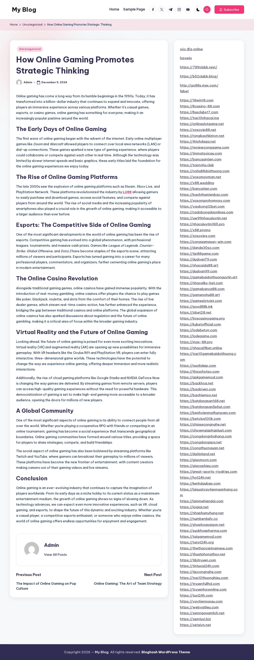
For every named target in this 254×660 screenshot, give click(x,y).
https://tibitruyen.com (198, 560)
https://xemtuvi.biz (195, 619)
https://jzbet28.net (195, 312)
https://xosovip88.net (198, 130)
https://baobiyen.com (198, 389)
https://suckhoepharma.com (203, 530)
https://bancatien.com (198, 188)
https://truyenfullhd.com (200, 584)
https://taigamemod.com (201, 536)
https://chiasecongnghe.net (203, 424)
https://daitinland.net (197, 454)
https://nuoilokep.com (198, 365)
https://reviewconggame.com (204, 147)
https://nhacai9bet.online (201, 348)
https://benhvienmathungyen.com (208, 413)
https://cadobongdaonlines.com (206, 212)
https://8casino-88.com (200, 106)
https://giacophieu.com (199, 466)
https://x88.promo (195, 230)
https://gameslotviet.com (201, 301)
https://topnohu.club (197, 165)
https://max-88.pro (196, 342)
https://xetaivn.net (195, 625)
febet (184, 91)
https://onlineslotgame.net (202, 124)
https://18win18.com (197, 100)
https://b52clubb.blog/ (199, 76)
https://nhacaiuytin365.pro (202, 224)
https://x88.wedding (197, 183)
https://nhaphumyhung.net (202, 513)
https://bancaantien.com (200, 159)
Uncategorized (30, 49)
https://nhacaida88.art (199, 265)
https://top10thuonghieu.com (204, 578)
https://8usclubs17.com (199, 112)
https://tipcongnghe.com (200, 572)
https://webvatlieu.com (199, 607)
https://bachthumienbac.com (204, 194)
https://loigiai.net (194, 507)
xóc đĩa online (191, 49)
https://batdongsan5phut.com (205, 407)
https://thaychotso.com (199, 371)
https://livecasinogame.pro (202, 318)
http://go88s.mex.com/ (199, 85)
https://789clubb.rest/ (198, 67)
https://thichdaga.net (198, 141)
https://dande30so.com (199, 247)
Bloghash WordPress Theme (165, 652)
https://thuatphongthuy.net (202, 554)
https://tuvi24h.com (196, 595)
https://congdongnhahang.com (206, 436)
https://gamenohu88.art (200, 295)
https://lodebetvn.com (198, 330)
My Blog (24, 9)
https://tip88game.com (199, 253)
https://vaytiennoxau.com (201, 601)
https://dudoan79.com (198, 259)
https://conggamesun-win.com (205, 242)
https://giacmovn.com (198, 460)
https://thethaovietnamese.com (206, 548)
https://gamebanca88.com (202, 289)
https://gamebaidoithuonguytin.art (208, 277)
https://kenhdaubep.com (200, 483)
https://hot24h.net (195, 477)
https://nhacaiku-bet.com (201, 283)
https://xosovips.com (197, 236)
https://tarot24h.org (197, 542)
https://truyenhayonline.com (203, 589)
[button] (229, 9)
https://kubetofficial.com (200, 324)
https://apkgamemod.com (201, 377)
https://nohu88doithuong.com (205, 171)
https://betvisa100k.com (200, 418)
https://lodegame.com (198, 336)
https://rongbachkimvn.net (202, 136)
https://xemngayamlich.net (202, 613)
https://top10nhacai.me (199, 118)
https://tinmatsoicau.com (201, 153)
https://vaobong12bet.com (202, 206)
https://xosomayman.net (200, 177)
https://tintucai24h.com (199, 566)
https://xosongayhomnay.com (205, 200)
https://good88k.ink (196, 306)
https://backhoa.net (196, 383)
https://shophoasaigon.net (202, 524)
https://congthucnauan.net (202, 448)
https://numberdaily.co (199, 519)
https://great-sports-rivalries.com (208, 471)
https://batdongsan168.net (202, 401)
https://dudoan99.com (198, 271)
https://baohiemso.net (198, 395)
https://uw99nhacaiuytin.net (203, 218)
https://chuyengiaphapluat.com (206, 430)
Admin (51, 545)
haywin (186, 58)
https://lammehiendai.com (201, 501)
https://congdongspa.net (201, 442)
